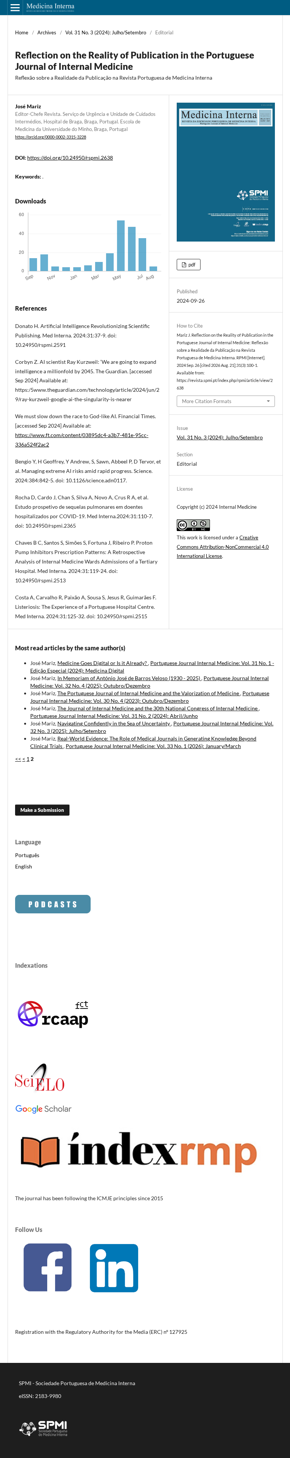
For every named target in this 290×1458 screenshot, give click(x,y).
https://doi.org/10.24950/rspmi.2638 (70, 157)
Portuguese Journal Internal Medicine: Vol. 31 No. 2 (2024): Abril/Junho (114, 716)
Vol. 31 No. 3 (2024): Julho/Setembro (105, 32)
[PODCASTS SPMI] (53, 911)
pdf (191, 265)
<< (18, 759)
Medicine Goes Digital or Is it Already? (102, 663)
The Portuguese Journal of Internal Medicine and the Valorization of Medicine (148, 693)
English (23, 866)
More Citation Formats (206, 401)
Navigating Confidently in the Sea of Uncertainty (114, 723)
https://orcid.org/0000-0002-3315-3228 (50, 137)
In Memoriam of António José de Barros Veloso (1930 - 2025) (129, 678)
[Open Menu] (15, 7)
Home (21, 32)
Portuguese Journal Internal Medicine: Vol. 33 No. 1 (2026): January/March (153, 746)
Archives (46, 32)
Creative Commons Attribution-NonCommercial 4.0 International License (223, 546)
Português (27, 855)
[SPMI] (43, 1437)
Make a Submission (42, 810)
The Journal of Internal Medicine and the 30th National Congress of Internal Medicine (158, 708)
